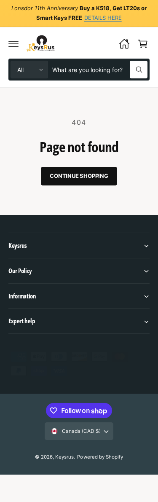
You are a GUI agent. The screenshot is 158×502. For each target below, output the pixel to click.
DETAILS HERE (103, 17)
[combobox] (100, 70)
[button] (13, 44)
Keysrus (64, 457)
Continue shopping (79, 175)
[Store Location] (124, 44)
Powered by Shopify (100, 457)
